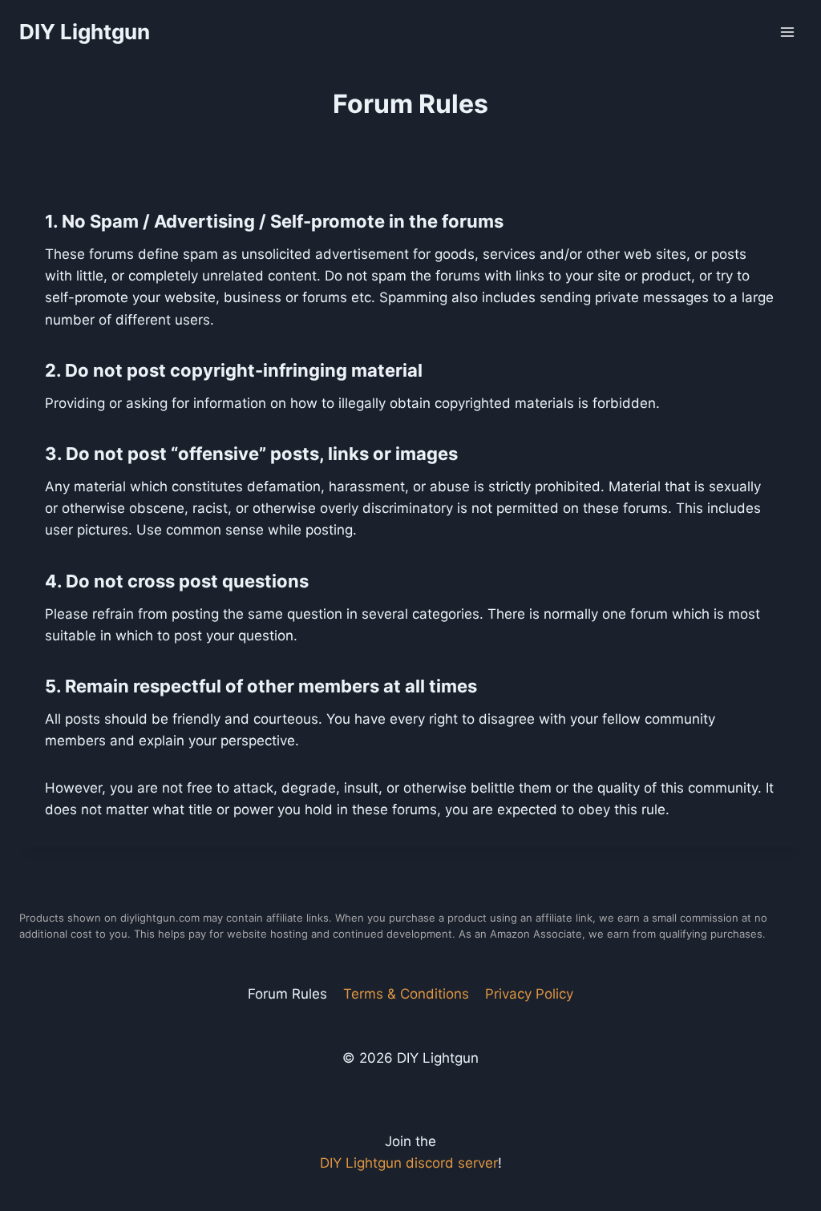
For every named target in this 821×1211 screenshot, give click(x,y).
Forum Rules (287, 994)
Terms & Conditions (406, 994)
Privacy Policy (529, 994)
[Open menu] (787, 31)
